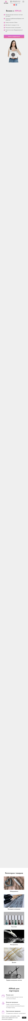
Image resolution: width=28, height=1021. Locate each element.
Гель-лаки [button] (14, 926)
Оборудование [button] (14, 891)
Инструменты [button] (14, 944)
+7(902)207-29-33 (16, 1)
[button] (14, 883)
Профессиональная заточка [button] (14, 980)
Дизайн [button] (14, 962)
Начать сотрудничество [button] (14, 36)
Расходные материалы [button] (14, 909)
